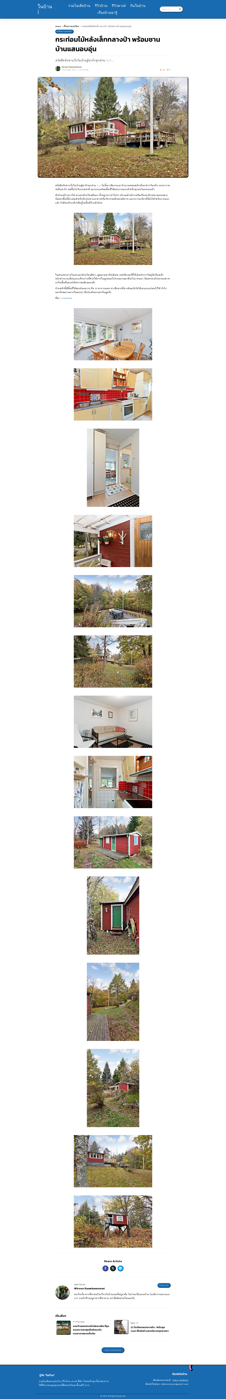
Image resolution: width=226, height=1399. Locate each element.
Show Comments (113, 1350)
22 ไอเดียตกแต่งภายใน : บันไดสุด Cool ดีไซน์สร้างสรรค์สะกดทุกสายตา (150, 1329)
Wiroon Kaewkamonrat (72, 67)
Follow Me (164, 1285)
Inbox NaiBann (180, 1380)
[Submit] (181, 9)
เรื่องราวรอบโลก (71, 26)
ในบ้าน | (45, 9)
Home (58, 26)
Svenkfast (67, 298)
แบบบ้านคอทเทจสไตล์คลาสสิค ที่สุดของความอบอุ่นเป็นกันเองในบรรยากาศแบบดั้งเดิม (91, 1329)
